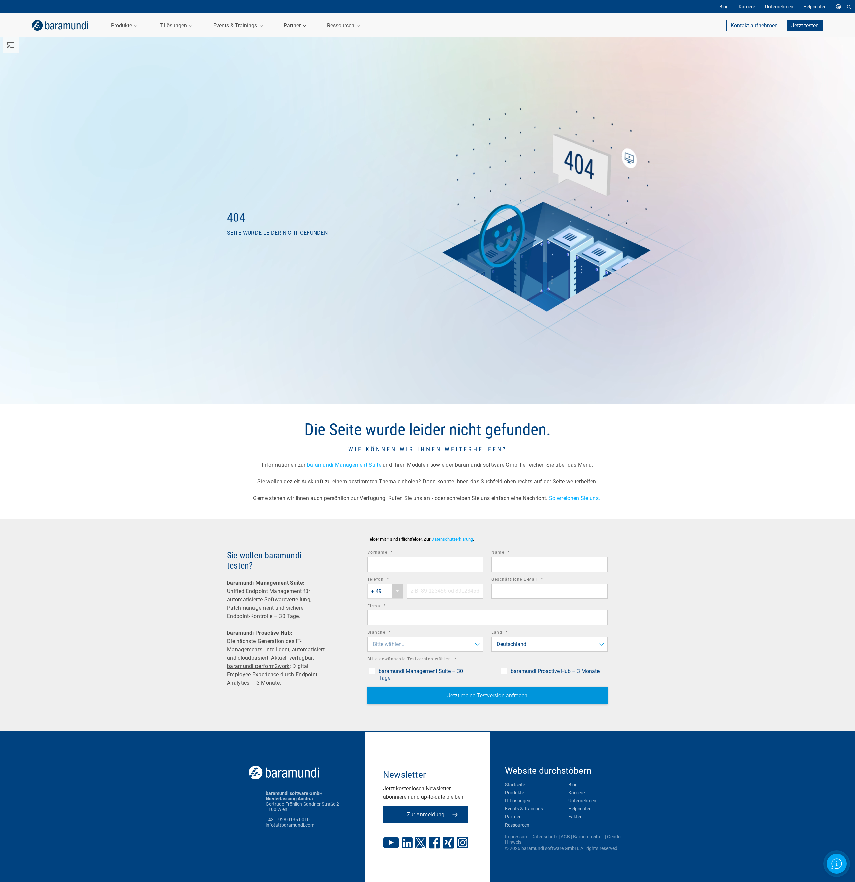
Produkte (514, 792)
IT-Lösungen (517, 800)
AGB (565, 836)
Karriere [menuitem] (747, 6)
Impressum (516, 836)
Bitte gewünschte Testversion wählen (421, 659)
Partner (513, 817)
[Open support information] (837, 864)
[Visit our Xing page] (448, 843)
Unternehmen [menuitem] (779, 6)
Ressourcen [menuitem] (341, 25)
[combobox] (385, 591)
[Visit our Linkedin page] (407, 843)
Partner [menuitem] (293, 25)
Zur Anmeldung (426, 814)
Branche (388, 633)
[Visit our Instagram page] (462, 843)
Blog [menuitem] (724, 6)
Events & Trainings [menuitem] (236, 25)
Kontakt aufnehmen (754, 25)
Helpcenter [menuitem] (814, 6)
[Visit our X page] (420, 843)
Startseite (515, 784)
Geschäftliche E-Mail (526, 580)
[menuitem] (840, 6)
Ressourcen (517, 825)
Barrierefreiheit (588, 836)
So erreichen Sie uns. (575, 498)
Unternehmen (582, 800)
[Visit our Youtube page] (391, 843)
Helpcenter (579, 808)
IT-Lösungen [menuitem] (173, 25)
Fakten (575, 817)
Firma (385, 606)
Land (508, 633)
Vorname (389, 553)
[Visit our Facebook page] (434, 843)
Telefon (387, 580)
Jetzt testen (805, 25)
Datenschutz (544, 836)
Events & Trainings (524, 808)
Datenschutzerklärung (452, 539)
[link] (60, 25)
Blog (573, 784)
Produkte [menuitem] (122, 25)
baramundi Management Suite (344, 465)
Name (509, 553)
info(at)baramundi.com (290, 825)
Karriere (576, 792)
